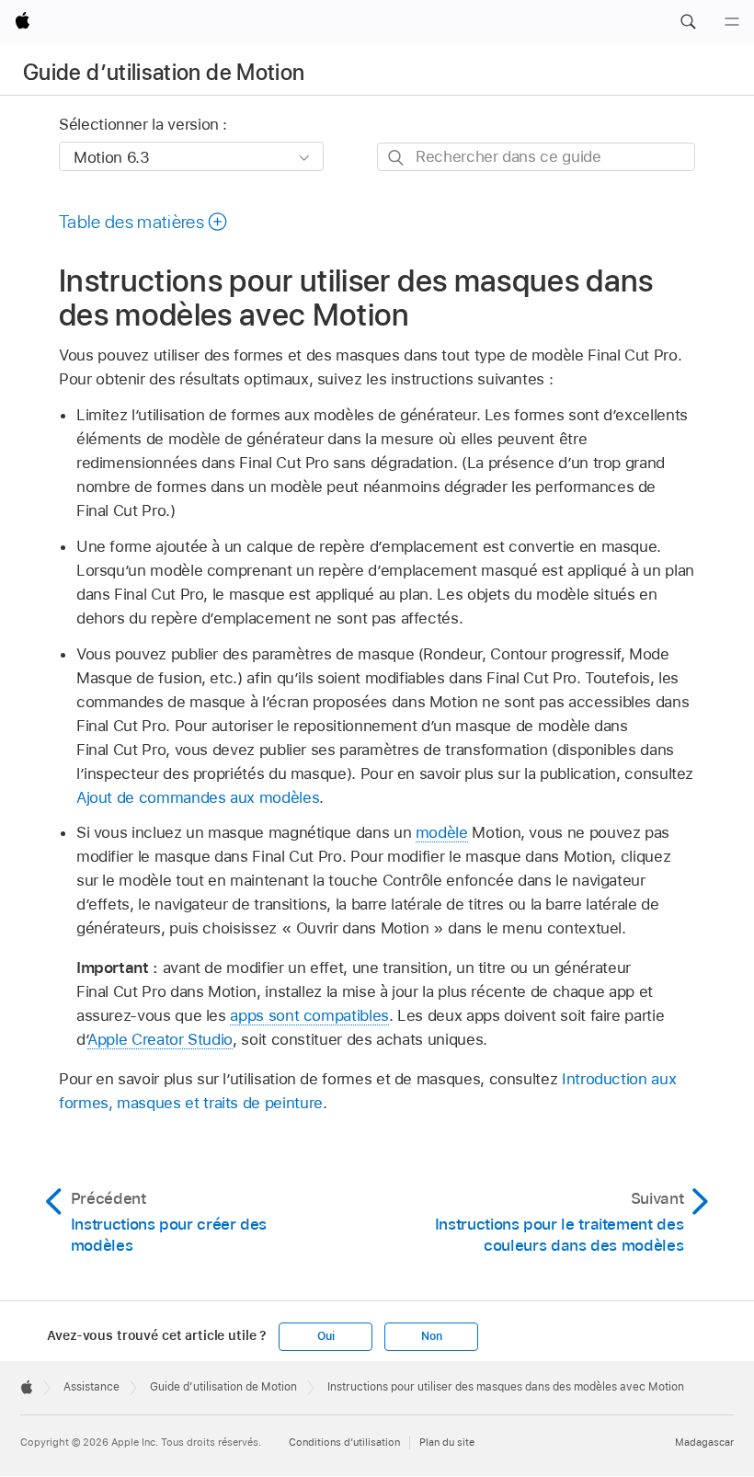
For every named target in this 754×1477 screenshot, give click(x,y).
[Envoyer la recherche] (396, 157)
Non (431, 1336)
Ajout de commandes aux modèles (197, 797)
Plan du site (446, 1442)
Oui (325, 1336)
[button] (688, 22)
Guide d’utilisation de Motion (163, 72)
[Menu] (732, 22)
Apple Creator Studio (160, 1039)
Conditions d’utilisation (344, 1442)
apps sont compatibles (309, 1015)
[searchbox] (536, 157)
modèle (442, 832)
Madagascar (704, 1442)
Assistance (91, 1386)
